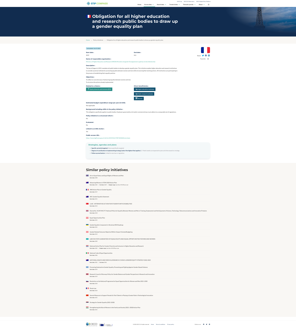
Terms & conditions (160, 324)
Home (88, 40)
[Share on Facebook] (206, 55)
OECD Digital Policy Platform (203, 1)
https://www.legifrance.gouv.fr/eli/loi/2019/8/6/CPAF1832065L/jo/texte (108, 138)
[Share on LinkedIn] (209, 55)
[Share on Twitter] (203, 55)
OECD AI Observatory (189, 1)
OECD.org (179, 1)
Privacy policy (170, 324)
